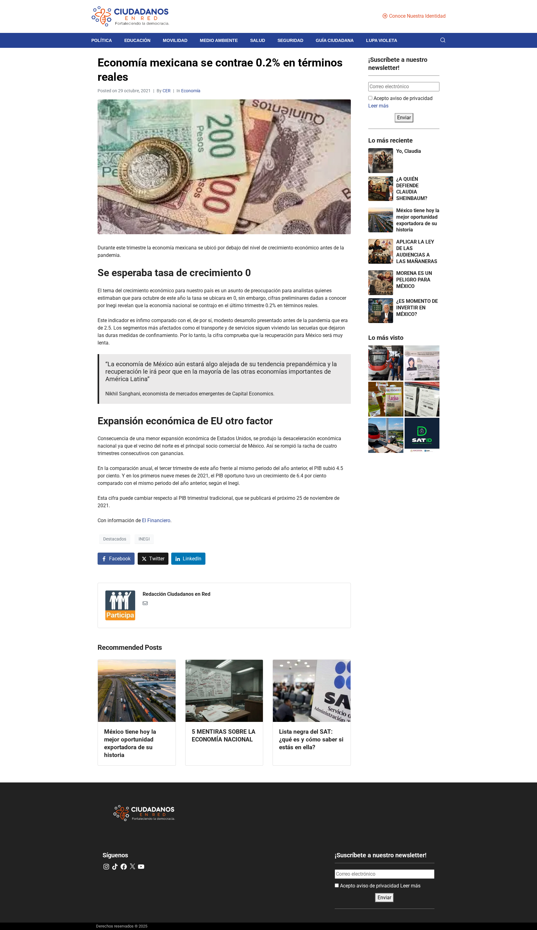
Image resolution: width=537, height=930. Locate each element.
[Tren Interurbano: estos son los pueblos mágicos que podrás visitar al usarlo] (385, 435)
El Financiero (156, 520)
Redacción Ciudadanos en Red (176, 594)
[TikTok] (115, 866)
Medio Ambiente (219, 40)
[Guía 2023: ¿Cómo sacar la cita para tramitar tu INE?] (422, 363)
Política (101, 40)
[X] (132, 866)
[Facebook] (123, 866)
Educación (137, 40)
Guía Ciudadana (335, 40)
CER (167, 90)
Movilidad (175, 40)
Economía (190, 90)
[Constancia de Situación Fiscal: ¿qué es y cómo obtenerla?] (422, 435)
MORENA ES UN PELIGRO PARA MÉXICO (414, 279)
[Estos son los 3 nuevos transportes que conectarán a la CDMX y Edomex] (385, 363)
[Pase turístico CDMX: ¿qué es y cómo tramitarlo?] (422, 399)
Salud (257, 40)
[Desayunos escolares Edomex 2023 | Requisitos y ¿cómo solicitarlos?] (385, 399)
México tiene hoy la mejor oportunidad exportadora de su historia (417, 220)
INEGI (144, 538)
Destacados (114, 538)
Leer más (378, 106)
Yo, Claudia (408, 151)
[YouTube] (141, 866)
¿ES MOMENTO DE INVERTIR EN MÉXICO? (417, 307)
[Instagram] (106, 866)
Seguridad (290, 40)
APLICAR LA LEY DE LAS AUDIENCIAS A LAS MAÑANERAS (416, 251)
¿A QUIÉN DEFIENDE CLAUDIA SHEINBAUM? (411, 188)
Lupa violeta (381, 40)
